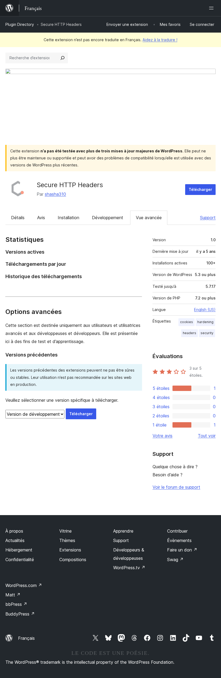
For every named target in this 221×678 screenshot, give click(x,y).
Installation (68, 217)
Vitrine (65, 531)
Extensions (70, 550)
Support (208, 217)
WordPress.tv (129, 567)
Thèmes (67, 540)
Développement (107, 217)
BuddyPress (20, 614)
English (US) (205, 309)
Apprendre (123, 531)
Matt (12, 594)
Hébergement (18, 550)
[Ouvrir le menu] (212, 8)
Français (26, 638)
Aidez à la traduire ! (160, 39)
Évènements (179, 540)
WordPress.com (23, 585)
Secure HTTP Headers (70, 185)
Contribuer (177, 531)
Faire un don (182, 550)
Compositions (72, 559)
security (207, 333)
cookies (186, 322)
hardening (205, 322)
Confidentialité (19, 559)
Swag (175, 559)
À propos (14, 531)
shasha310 (55, 194)
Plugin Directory (19, 24)
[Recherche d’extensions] (62, 58)
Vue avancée (149, 217)
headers (189, 333)
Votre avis (162, 435)
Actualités (15, 540)
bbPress (16, 604)
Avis (41, 217)
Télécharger (200, 189)
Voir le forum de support (176, 487)
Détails (18, 217)
